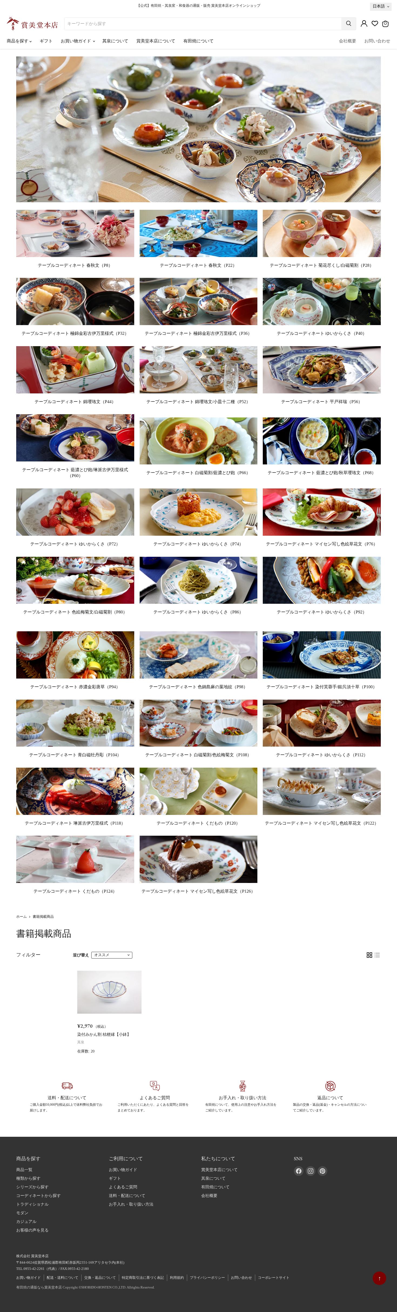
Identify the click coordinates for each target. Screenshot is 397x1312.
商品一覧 (24, 1170)
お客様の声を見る (32, 1230)
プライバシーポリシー (207, 1278)
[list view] (377, 955)
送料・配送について (127, 1195)
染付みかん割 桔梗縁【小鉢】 (104, 1034)
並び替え (81, 955)
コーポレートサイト (274, 1278)
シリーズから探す (32, 1187)
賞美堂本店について (155, 41)
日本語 (379, 6)
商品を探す (18, 41)
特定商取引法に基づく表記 (143, 1278)
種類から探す (28, 1178)
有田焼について (198, 41)
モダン (22, 1213)
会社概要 (347, 41)
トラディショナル (32, 1204)
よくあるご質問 (123, 1187)
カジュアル (26, 1221)
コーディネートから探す (38, 1195)
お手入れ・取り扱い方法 (131, 1204)
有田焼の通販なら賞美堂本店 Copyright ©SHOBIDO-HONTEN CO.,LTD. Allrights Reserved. (85, 1287)
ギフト (46, 41)
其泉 (80, 1042)
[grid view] (369, 955)
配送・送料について (62, 1278)
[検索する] (348, 24)
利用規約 (177, 1278)
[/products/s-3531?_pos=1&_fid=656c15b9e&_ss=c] (109, 992)
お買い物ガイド (76, 41)
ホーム (21, 917)
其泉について (115, 41)
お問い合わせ (377, 41)
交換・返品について (100, 1278)
